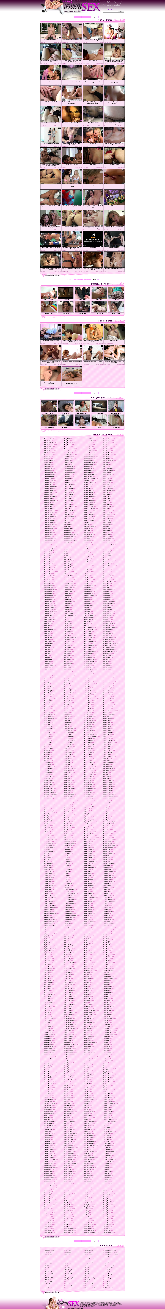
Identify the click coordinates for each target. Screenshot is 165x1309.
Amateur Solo (47, 556)
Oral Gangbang (88, 1117)
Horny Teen (67, 1199)
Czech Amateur (68, 663)
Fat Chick (66, 865)
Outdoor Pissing (88, 1149)
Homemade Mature (69, 1157)
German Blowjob (68, 998)
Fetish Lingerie (68, 909)
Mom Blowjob (87, 1018)
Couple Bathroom (68, 585)
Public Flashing (107, 488)
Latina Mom (87, 599)
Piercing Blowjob (88, 1205)
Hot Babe (66, 1201)
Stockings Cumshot (108, 839)
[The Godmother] (50, 184)
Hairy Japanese (68, 1105)
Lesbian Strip (87, 776)
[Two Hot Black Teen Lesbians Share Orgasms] (72, 360)
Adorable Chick (48, 446)
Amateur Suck (48, 564)
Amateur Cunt (48, 494)
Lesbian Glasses (88, 677)
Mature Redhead (88, 909)
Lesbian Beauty (88, 637)
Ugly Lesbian (107, 1072)
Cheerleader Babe (68, 480)
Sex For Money (107, 655)
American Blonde (49, 605)
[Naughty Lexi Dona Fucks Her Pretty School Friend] (93, 80)
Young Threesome (108, 1232)
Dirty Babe (67, 704)
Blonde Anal (47, 1032)
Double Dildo (67, 738)
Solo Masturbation (108, 810)
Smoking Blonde (107, 784)
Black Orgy (47, 1004)
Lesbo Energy (108, 1274)
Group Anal (67, 1074)
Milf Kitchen (87, 968)
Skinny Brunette (107, 734)
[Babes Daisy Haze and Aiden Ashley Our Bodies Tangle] (72, 246)
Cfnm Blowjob (68, 462)
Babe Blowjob (48, 768)
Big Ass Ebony (48, 881)
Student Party (107, 859)
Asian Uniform (48, 748)
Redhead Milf (107, 556)
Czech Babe (67, 665)
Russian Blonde (107, 611)
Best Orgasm (47, 865)
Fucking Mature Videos (111, 1252)
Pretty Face (106, 476)
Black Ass (46, 974)
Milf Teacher (87, 998)
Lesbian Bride (87, 643)
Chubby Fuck (67, 490)
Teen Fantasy (106, 949)
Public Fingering (107, 486)
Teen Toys (106, 1022)
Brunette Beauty (48, 1149)
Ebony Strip (67, 816)
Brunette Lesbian (48, 1179)
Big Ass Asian (48, 869)
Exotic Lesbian (68, 833)
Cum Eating (67, 617)
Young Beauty (107, 1201)
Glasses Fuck (67, 1042)
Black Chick (47, 986)
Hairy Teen (67, 1119)
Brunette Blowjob (49, 1155)
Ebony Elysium (69, 1285)
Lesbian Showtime (110, 1270)
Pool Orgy (86, 1211)
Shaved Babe (106, 673)
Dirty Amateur (68, 702)
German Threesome (69, 1012)
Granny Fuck (67, 1062)
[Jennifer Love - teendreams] (72, 163)
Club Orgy (67, 542)
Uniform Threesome (108, 1083)
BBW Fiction (88, 1268)
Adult (99, 427)
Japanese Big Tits (88, 492)
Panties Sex (87, 1161)
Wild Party (106, 1183)
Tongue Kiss (106, 1058)
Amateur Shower (48, 552)
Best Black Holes (69, 1274)
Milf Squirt (86, 990)
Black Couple (47, 988)
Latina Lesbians (88, 593)
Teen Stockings (107, 1010)
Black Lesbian (48, 994)
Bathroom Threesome (50, 794)
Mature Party (87, 905)
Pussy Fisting (106, 498)
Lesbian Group (88, 679)
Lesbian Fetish (87, 667)
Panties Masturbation (89, 1157)
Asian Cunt (47, 697)
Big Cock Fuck (48, 911)
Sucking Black (107, 873)
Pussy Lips (106, 508)
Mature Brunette (88, 857)
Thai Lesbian (106, 1026)
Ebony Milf (67, 804)
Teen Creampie (107, 929)
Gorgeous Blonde (68, 1050)
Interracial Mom (88, 468)
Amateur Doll (47, 502)
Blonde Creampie (48, 1056)
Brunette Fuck (48, 1173)
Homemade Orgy (68, 1159)
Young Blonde (107, 1205)
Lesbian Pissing (88, 726)
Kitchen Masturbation (89, 550)
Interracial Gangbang (89, 462)
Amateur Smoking (49, 554)
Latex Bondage (88, 560)
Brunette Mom (48, 1183)
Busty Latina (47, 1230)
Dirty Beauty (67, 706)
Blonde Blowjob (48, 1046)
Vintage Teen (106, 1117)
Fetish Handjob (68, 907)
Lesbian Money (88, 706)
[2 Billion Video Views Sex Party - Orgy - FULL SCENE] (72, 142)
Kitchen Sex (87, 552)
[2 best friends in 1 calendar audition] (50, 142)
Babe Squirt (47, 778)
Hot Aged (107, 1262)
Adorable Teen (48, 452)
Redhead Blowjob (108, 544)
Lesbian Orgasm (88, 716)
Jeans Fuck (87, 524)
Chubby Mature (68, 496)
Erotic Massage (68, 827)
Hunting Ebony (89, 1262)
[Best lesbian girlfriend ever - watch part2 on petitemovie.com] (72, 100)
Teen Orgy (106, 984)
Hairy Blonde (67, 1095)
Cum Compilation (68, 615)
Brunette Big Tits (48, 1151)
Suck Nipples (107, 865)
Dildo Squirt (67, 700)
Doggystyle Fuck (68, 732)
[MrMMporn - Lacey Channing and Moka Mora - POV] (114, 225)
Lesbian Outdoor (88, 720)
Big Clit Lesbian (48, 901)
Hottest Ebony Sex (90, 1260)
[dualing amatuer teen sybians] (50, 38)
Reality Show (107, 532)
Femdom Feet (67, 891)
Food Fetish (67, 954)
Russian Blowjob (107, 613)
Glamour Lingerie (68, 1036)
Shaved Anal (106, 669)
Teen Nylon (106, 980)
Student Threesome (108, 863)
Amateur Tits (47, 573)
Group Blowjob (68, 1076)
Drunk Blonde (68, 750)
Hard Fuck (67, 1125)
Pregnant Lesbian (108, 470)
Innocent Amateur (68, 1228)
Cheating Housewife (69, 472)
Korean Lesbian (88, 554)
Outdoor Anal (87, 1133)
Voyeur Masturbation (109, 1121)
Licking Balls (87, 814)
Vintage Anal (106, 1091)
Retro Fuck (106, 577)
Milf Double (87, 954)
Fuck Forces (99, 313)
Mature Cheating (88, 859)
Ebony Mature (68, 802)
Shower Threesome (108, 714)
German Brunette (68, 1000)
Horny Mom (67, 1189)
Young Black (106, 1203)
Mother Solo (87, 1062)
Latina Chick (87, 581)
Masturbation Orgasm (89, 837)
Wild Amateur (107, 1161)
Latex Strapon (87, 571)
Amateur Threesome (49, 571)
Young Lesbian (107, 1220)
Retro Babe (106, 570)
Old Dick (86, 1109)
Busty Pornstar (68, 442)
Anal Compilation (49, 619)
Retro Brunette (107, 575)
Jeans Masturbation (89, 526)
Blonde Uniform (48, 1099)
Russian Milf (106, 631)
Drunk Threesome (69, 768)
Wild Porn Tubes (116, 413)
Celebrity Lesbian (68, 458)
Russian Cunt (107, 619)
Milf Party (86, 976)
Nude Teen (86, 1082)
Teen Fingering (107, 954)
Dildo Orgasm (67, 697)
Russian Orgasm (107, 633)
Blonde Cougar (48, 1054)
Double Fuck (67, 744)
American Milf (48, 613)
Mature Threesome (89, 931)
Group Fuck (67, 1078)
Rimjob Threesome (108, 601)
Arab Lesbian (47, 673)
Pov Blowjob (106, 456)
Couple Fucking (68, 587)
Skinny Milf (106, 746)
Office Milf (87, 1101)
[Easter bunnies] (93, 163)
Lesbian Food (87, 673)
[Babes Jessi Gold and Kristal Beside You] (114, 267)
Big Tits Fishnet (48, 945)
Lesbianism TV (109, 1268)
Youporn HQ (66, 427)
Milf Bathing (87, 941)
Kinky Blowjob (88, 534)
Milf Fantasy (87, 956)
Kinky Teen (87, 544)
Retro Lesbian (107, 579)
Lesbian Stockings (88, 772)
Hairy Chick (67, 1099)
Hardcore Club (68, 1131)
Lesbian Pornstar (88, 730)
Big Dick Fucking (49, 925)
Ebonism (67, 1282)
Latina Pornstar (88, 605)
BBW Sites (88, 1274)
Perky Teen (87, 1187)
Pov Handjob (106, 458)
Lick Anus (86, 808)
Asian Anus (47, 679)
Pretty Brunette (107, 474)
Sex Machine (106, 657)
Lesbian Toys (87, 792)
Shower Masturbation (109, 710)
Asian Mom (47, 724)
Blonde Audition (48, 1034)
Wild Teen (106, 1189)
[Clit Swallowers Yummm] (93, 121)
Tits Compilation (107, 1052)
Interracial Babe (88, 446)
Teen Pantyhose (107, 988)
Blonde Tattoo (48, 1095)
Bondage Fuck (48, 1109)
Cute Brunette (67, 647)
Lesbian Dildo (87, 655)
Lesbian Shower (88, 752)
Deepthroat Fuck (68, 693)
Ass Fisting (47, 752)
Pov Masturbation (108, 460)
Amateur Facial (48, 506)
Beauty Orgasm (48, 845)
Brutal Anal (47, 1207)
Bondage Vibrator (49, 1113)
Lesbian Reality (88, 738)
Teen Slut (105, 1002)
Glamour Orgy (68, 1040)
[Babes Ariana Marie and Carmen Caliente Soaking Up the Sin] (50, 225)
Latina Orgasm (88, 601)
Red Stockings (107, 536)
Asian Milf (47, 722)
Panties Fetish (87, 1155)
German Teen (67, 1010)
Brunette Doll (47, 1169)
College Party (67, 566)
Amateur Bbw (48, 470)
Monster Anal (87, 1038)
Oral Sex (86, 1119)
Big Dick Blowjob (49, 919)
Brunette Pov (47, 1189)
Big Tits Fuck (47, 947)
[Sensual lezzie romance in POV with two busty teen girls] (114, 80)
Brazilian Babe (48, 1123)
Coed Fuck (67, 550)
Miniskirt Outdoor (88, 1012)
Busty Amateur (48, 1212)
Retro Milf (106, 583)
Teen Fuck (106, 960)
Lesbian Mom (87, 704)
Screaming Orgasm (108, 649)
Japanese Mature (88, 510)
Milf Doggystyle (88, 953)
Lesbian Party (87, 724)
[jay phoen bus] (93, 142)
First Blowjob (67, 923)
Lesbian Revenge (88, 740)
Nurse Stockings (88, 1085)
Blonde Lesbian (48, 1074)
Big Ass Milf (47, 887)
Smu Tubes (68, 1268)
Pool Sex (86, 1214)
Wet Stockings (107, 1141)
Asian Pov (47, 734)
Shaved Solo (106, 700)
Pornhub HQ (82, 313)
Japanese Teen (87, 518)
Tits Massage (106, 1056)
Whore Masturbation (108, 1151)
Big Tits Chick (48, 943)
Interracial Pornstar (89, 474)
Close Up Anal (68, 528)
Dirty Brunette (68, 710)
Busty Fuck (47, 1228)
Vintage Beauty (107, 1095)
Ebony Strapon (68, 814)
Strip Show (106, 855)
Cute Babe (66, 643)
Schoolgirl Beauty (108, 639)
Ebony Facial (67, 790)
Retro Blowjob (107, 573)
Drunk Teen (67, 766)
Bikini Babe (47, 956)
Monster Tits (87, 1048)
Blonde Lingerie (48, 1076)
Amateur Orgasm (48, 538)
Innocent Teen (87, 442)
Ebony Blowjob (68, 782)
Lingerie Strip (87, 820)
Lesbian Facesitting (89, 661)
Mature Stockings (88, 921)
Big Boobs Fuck (48, 897)
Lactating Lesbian (88, 556)
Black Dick (47, 990)
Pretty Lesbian (107, 480)
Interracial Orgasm (89, 470)
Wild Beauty (106, 1167)
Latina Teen (87, 613)
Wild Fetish (106, 1173)
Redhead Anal (107, 538)
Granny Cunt (67, 1060)
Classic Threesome (69, 516)
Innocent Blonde (68, 1230)
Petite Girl (86, 1197)
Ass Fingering (48, 750)
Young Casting (107, 1209)
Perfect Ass (87, 1179)
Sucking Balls (107, 867)
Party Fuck (86, 1171)
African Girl (47, 458)
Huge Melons (67, 1218)
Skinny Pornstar (107, 750)
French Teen (67, 978)
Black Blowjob (48, 982)
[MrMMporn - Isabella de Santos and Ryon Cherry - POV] (93, 267)
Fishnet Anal (67, 937)
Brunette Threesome (49, 1203)
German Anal (67, 992)
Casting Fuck (67, 452)
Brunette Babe (48, 1145)
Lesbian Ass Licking (89, 629)
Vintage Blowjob (107, 1097)
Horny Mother (68, 1191)
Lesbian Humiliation (89, 685)
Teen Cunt (106, 933)
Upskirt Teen (106, 1087)
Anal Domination (48, 629)
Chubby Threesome (69, 506)
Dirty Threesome (68, 728)
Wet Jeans (106, 1129)
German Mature (68, 1006)
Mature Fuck (87, 877)
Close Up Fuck (68, 530)
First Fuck (66, 925)
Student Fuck (106, 857)
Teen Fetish (106, 953)
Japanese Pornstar (88, 516)
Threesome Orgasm (108, 1034)
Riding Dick (106, 593)
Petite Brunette (87, 1195)
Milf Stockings (87, 992)
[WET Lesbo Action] (93, 59)
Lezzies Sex (108, 1283)
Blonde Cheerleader (49, 1050)
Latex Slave (87, 570)
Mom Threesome (88, 1036)
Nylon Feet (87, 1091)
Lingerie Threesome (89, 822)
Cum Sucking (67, 633)
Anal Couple (47, 621)
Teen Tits (105, 1020)
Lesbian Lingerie (88, 693)
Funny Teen (67, 986)
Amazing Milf (48, 597)
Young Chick (106, 1211)
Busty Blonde (47, 1222)
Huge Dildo (67, 1211)
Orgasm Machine (88, 1123)
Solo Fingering (107, 808)
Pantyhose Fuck (88, 1165)
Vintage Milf (106, 1107)
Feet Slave (66, 887)
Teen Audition (107, 907)
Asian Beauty (47, 685)
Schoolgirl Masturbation (109, 643)
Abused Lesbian (48, 439)
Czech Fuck (67, 673)
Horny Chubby (68, 1173)
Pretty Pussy (106, 482)
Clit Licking (67, 520)
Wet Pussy (106, 1139)
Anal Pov (46, 655)
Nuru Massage (87, 1087)
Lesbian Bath (87, 633)
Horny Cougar (68, 1175)
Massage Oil (87, 829)
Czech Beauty (67, 667)
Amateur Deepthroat (49, 496)
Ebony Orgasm (68, 808)
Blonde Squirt (47, 1093)
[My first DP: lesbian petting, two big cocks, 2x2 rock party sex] (72, 59)
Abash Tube (82, 427)
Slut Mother (106, 776)
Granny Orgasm (68, 1070)
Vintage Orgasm (107, 1111)
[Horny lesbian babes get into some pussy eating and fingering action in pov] (114, 59)
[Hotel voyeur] (93, 246)
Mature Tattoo (87, 927)
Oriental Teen (87, 1131)
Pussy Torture (107, 520)
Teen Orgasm (107, 982)
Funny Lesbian (68, 984)
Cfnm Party (67, 464)
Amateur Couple (48, 490)
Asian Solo (47, 740)
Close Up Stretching (69, 540)
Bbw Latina (47, 806)
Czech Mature (67, 677)
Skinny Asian (107, 722)
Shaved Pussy (107, 697)
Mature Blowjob (88, 855)
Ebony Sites (88, 1256)
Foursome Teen (68, 966)
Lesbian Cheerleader (89, 645)
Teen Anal (106, 903)
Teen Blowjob (107, 919)
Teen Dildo (106, 939)
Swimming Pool (107, 887)
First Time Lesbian (69, 933)
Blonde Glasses (48, 1068)
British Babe (47, 1131)
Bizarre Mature (48, 970)
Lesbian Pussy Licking (90, 736)
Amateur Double (48, 504)
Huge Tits (66, 1224)
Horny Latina (67, 1183)
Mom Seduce (87, 1030)
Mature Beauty (88, 847)
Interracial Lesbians (89, 464)
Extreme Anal (67, 835)
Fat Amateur (67, 853)
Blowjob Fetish (48, 1105)
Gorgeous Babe (68, 1048)
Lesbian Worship (88, 802)
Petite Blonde (87, 1193)
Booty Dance (47, 1117)
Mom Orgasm (87, 1028)
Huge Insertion (68, 1216)
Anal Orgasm (47, 647)
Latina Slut (86, 607)
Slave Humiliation (108, 762)
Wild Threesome (107, 1191)
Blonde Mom (47, 1080)
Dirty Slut (66, 724)
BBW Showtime (89, 1272)
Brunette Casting (48, 1157)
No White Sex (88, 1266)
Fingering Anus (68, 911)
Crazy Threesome (68, 613)
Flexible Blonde (68, 951)
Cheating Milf (67, 474)
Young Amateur (107, 1193)
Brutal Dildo (47, 1209)
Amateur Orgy (48, 540)
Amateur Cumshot (49, 492)
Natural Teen (87, 1076)
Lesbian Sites (108, 1272)
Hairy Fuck (67, 1101)
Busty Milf (67, 439)
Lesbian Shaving (88, 750)
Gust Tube (68, 1252)
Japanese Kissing (88, 502)
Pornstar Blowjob (88, 1224)
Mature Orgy (87, 903)
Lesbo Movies (108, 1276)
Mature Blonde (88, 853)
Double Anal (67, 734)
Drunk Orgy (67, 760)
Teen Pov (105, 994)
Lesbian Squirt (87, 768)
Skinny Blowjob (107, 732)
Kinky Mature (87, 542)
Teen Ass (105, 905)
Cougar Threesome (69, 583)
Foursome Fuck (68, 964)
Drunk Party (67, 762)
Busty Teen (67, 446)
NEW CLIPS (77, 17)
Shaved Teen (106, 702)
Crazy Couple (67, 599)
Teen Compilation (108, 927)
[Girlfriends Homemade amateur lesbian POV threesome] (72, 38)
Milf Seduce (87, 984)
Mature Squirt (87, 919)
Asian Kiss (47, 712)
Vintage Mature (107, 1105)
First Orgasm (67, 927)
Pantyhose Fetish (88, 1163)
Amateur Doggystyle (49, 500)
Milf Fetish (86, 958)
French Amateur (68, 968)
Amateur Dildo (48, 498)
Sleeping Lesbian (108, 770)
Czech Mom (67, 681)
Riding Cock (106, 591)
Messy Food (87, 937)
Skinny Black (107, 728)
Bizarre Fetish (47, 966)
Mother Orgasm (88, 1058)
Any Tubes (68, 1250)
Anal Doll (46, 627)
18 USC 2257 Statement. (85, 1306)
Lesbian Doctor (88, 657)
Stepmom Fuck (107, 837)
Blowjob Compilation (50, 1103)
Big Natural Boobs (49, 933)
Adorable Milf (48, 448)
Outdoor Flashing (88, 1137)
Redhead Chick (107, 546)
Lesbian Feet (87, 665)
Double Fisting (68, 742)
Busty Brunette (48, 1224)
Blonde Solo (47, 1091)
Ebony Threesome (69, 820)
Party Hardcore (88, 1175)
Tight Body (106, 1044)
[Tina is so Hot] (114, 184)
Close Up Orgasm (68, 536)
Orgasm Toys (87, 1125)
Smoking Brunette (108, 786)
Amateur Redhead (49, 546)
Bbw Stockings (48, 820)
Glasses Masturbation (69, 1044)
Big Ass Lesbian (48, 885)
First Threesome (68, 929)
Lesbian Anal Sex (88, 627)
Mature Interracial (88, 887)
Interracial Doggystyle (90, 456)
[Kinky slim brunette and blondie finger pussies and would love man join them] (93, 38)
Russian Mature (107, 629)
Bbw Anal (46, 796)
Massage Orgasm (88, 831)
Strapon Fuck (107, 851)
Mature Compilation (89, 861)
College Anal (67, 558)
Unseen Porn (99, 413)
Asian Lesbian (48, 714)
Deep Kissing (67, 689)
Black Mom (47, 1000)
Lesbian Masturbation (89, 698)
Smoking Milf (107, 798)
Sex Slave (106, 661)
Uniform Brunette (108, 1074)
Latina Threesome (88, 615)
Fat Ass (66, 857)
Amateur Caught (48, 480)
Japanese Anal (87, 484)
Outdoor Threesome (89, 1151)
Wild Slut (105, 1187)
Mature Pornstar (88, 907)
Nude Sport (87, 1080)
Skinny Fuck (106, 736)
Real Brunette (107, 524)
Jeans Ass (86, 522)
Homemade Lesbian (69, 1155)
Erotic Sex (66, 829)
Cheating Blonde (68, 466)
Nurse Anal (87, 1083)
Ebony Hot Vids (89, 1250)
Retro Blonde (107, 571)
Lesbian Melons (88, 700)
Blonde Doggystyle (49, 1058)
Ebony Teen (67, 818)
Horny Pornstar (68, 1193)
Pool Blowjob (87, 1209)
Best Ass (46, 855)
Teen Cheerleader (108, 923)
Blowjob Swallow (49, 1107)
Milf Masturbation (88, 970)
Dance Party (67, 687)
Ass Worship (47, 760)
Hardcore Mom (68, 1137)
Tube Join (66, 299)
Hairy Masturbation (69, 1111)
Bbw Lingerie (47, 810)
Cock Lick (66, 548)
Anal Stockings (48, 659)
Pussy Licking (107, 506)
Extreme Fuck (67, 839)
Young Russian (107, 1224)
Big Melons (47, 931)
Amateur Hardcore (49, 522)
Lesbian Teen (87, 786)
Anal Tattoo (47, 663)
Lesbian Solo (87, 760)
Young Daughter (107, 1214)
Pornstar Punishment (108, 444)
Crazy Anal (67, 597)
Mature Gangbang (88, 879)
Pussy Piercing (107, 510)
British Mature (48, 1135)
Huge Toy (66, 1226)
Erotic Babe (67, 824)
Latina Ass (86, 575)
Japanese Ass (87, 486)
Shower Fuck (106, 708)
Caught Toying (68, 456)
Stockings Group (107, 843)
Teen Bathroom (107, 911)
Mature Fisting (87, 875)
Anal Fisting (47, 635)
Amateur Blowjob (49, 474)
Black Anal (47, 972)
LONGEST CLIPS (86, 17)
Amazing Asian (48, 581)
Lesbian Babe (87, 631)
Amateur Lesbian (48, 528)
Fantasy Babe (67, 849)
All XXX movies (49, 299)
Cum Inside (67, 621)
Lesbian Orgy (87, 718)
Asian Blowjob (48, 691)
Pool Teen (86, 1218)
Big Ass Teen (47, 893)
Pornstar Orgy (107, 441)
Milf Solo (86, 986)
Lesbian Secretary (88, 746)
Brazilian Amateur (49, 1121)
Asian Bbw (47, 683)
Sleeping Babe (107, 764)
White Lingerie (107, 1143)
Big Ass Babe (47, 871)
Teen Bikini (106, 917)
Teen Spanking (107, 1006)
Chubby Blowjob (68, 488)
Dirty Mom (67, 720)
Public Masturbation (108, 490)
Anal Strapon (47, 661)
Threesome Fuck (107, 1032)
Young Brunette (107, 1207)
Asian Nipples (48, 726)
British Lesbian (48, 1133)
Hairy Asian (67, 1089)
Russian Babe (107, 607)
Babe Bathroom (48, 766)
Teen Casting (106, 921)
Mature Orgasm (88, 901)
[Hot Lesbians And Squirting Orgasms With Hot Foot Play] (114, 360)
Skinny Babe (106, 724)
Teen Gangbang (107, 962)
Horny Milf (67, 1187)
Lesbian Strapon (88, 774)
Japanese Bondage (89, 496)
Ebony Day (68, 1283)
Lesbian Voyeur (88, 798)
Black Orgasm (48, 1002)
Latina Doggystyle (89, 585)
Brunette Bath (47, 1147)
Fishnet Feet (67, 939)
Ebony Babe (67, 776)
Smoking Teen (107, 800)
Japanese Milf (87, 512)
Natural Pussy (87, 1074)
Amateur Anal (48, 464)
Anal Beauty (47, 617)
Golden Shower (68, 1046)
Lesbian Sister (87, 754)
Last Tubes (65, 313)
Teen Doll (106, 943)
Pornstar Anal (87, 1220)
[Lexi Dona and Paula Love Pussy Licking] (93, 360)
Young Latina (107, 1218)
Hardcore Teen (68, 1145)
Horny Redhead (68, 1195)
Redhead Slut (107, 562)
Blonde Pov (47, 1085)
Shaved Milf (106, 693)
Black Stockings (48, 1018)
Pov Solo (105, 466)
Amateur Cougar (48, 488)
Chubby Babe (67, 486)
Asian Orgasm (48, 728)
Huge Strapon (67, 1222)
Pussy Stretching (107, 514)
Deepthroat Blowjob (69, 691)
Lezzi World (108, 1285)
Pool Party (86, 1212)
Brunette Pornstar (48, 1187)
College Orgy (67, 564)
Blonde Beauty (48, 1040)
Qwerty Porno (49, 413)
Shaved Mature (107, 691)
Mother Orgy (87, 1060)
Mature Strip (87, 923)
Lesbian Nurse (87, 710)
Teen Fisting (106, 958)
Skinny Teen (106, 754)
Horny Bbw (67, 1167)
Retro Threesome (108, 589)
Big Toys (46, 953)
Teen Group (106, 966)
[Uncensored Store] (114, 339)
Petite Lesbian (87, 1201)
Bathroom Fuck (48, 790)
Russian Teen (107, 635)
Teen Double (106, 945)
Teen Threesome (107, 1018)
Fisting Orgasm (68, 949)
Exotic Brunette (68, 831)
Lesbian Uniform (88, 796)
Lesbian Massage (88, 697)
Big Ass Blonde (48, 875)
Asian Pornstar (48, 732)
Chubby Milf (67, 498)
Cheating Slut (67, 478)
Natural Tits (87, 1078)
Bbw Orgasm (47, 816)
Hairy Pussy (67, 1117)
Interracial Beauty (88, 448)
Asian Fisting (47, 706)
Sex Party (105, 659)
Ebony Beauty (68, 780)
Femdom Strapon (68, 901)
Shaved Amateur (107, 667)
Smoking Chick (107, 788)
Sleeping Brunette (108, 768)
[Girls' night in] (93, 184)
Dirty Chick (67, 712)
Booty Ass (47, 1115)
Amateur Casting (48, 478)
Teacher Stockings (108, 899)
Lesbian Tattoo (88, 782)
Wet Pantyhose (107, 1137)
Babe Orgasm (47, 776)
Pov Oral (105, 462)
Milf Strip (86, 994)
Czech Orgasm (68, 683)
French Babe (67, 972)
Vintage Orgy (107, 1113)
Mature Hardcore (88, 885)
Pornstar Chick (88, 1226)
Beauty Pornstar (48, 847)
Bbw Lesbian (47, 808)
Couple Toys (67, 595)
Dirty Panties (67, 722)
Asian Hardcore (48, 710)
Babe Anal (47, 762)
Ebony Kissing (68, 796)
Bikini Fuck (47, 962)
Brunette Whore (48, 1205)
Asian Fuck (47, 708)
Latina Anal (87, 573)
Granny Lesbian (68, 1066)
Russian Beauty (107, 609)
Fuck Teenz (108, 1258)
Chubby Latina (68, 492)
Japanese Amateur (88, 482)
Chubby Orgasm (68, 500)
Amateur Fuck (48, 514)
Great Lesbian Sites (110, 1260)
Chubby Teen (67, 504)
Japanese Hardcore (89, 500)
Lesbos (106, 1280)
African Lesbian (48, 460)
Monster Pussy (87, 1046)
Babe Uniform (48, 780)
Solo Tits (105, 818)
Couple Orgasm (68, 591)
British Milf (47, 1137)
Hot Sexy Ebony (89, 1258)
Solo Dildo (106, 806)
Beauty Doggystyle (49, 839)
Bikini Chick (47, 960)
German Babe (67, 994)
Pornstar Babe (87, 1222)
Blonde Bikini (48, 1044)
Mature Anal (87, 841)
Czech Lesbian (68, 675)
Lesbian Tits (87, 790)
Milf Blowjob (87, 947)
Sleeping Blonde (107, 766)
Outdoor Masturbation (89, 1145)
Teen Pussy (106, 996)
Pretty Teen (106, 484)
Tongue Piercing (107, 1060)
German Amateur (68, 990)
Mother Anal (87, 1050)
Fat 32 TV (87, 1280)
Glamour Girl (67, 1032)
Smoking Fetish (107, 790)
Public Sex (106, 492)
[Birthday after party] (114, 163)
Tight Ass (105, 1042)
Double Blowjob (68, 736)
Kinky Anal (87, 532)
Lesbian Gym (87, 681)
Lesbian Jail (87, 687)
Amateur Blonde (48, 472)
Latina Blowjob (88, 579)
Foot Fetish (67, 956)
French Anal (67, 970)
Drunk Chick (67, 754)
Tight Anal (106, 1038)
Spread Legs (106, 829)
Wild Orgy (106, 1181)
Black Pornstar (48, 1006)
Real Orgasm (106, 528)
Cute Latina (67, 653)
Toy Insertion (107, 1064)
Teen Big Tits (106, 915)
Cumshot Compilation (70, 637)
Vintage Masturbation (109, 1103)
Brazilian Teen (48, 1127)
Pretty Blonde (107, 472)
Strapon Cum (106, 849)
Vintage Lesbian (107, 1101)
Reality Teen (106, 534)
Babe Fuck (47, 774)
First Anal (66, 921)
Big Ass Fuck (47, 883)
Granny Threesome (69, 1072)
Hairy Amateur (68, 1085)
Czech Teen (67, 685)
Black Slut (47, 1014)
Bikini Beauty (47, 958)
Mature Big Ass (88, 849)
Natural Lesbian (88, 1070)
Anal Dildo (47, 625)
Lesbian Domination (89, 659)
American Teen (48, 615)
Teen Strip (106, 1012)
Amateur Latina (48, 526)
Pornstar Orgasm (107, 439)
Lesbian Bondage (88, 641)
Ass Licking (47, 756)
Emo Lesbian (67, 822)
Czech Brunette (68, 671)
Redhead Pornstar (108, 560)
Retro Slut (106, 587)
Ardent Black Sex (70, 1272)
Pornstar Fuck (87, 1228)
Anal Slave (47, 657)
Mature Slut (87, 915)
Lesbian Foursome (89, 675)
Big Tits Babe (47, 941)
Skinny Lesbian (107, 740)
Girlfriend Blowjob (69, 1020)
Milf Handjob (87, 964)
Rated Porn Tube (69, 1262)
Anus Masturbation (49, 671)
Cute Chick (67, 649)
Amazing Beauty (48, 585)
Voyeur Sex (106, 1123)
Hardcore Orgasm (68, 1139)
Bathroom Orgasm (49, 792)
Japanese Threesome (89, 520)
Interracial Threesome (89, 478)
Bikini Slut (47, 964)
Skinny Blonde (107, 730)
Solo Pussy (106, 814)
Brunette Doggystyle (49, 1167)
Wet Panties (106, 1135)
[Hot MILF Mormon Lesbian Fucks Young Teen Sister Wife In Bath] (50, 163)
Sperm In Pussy (107, 826)
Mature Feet (87, 871)
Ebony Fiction (69, 1287)
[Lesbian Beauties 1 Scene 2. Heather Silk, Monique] (50, 267)
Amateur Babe (48, 468)
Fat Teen (66, 881)
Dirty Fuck (67, 714)
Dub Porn (116, 299)
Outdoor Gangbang (89, 1141)
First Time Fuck (68, 931)
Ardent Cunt (82, 299)
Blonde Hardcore (48, 1072)
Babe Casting (47, 770)
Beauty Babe (47, 835)
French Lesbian (68, 974)
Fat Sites (87, 1282)
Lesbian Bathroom (89, 635)
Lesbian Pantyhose (89, 722)
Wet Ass (105, 1125)
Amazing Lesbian (49, 595)
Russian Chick (107, 617)
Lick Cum (86, 810)
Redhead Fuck (107, 550)
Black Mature (47, 996)
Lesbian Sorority (88, 762)
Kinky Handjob (88, 536)
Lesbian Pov (87, 732)
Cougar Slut (67, 581)
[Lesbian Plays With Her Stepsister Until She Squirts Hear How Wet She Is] (93, 100)
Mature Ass (87, 843)
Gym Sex (66, 1083)
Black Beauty (47, 980)
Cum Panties (67, 631)
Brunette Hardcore (49, 1177)
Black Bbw (47, 978)
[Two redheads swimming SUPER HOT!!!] (72, 204)
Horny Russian (68, 1197)
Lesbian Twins (87, 794)
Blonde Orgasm (48, 1082)
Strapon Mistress (107, 853)
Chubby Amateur (68, 484)
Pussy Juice (106, 504)
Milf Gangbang (88, 962)
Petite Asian (87, 1191)
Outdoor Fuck (87, 1139)
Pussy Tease (106, 518)
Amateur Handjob (49, 520)
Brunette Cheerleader (49, 1159)
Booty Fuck (47, 1119)
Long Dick (86, 824)
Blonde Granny (48, 1070)
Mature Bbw (87, 845)
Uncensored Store (82, 413)
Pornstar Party (107, 442)
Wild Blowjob (107, 1171)
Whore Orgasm (107, 1155)
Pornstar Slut (106, 448)
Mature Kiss (87, 889)
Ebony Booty (67, 784)
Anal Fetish (47, 633)
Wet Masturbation (108, 1131)
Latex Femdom (88, 562)
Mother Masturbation (89, 1056)
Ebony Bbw (67, 778)
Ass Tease (46, 758)
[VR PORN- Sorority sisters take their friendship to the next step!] (72, 381)
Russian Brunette (107, 615)
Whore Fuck (106, 1149)
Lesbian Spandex (88, 764)
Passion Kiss (87, 1177)
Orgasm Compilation (89, 1121)
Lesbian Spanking (88, 766)
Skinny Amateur (107, 718)
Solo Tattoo (106, 816)
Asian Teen (47, 744)
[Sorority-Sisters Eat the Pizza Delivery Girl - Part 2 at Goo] (72, 339)
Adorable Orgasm (49, 450)
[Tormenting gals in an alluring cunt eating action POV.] (93, 339)
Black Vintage (48, 1026)
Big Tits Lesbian (48, 949)
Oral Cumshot (87, 1115)
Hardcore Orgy (68, 1141)
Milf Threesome (88, 1000)
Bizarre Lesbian (48, 968)
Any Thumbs (116, 427)
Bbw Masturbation (49, 812)
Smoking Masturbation (109, 796)
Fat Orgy (66, 877)
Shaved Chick (107, 683)
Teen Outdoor (107, 986)
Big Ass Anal (47, 867)
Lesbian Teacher (88, 784)
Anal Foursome (48, 637)
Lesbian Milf (87, 702)
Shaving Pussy (107, 706)
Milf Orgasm (87, 972)
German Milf (67, 1008)
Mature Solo (87, 917)
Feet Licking (67, 885)
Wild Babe (106, 1163)
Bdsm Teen (47, 831)
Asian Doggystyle (49, 698)
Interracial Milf (88, 466)
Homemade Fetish (69, 1151)
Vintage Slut (106, 1115)
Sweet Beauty (107, 885)
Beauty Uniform (48, 851)
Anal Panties (47, 651)
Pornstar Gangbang (89, 1230)
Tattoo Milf (106, 893)
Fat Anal (66, 855)
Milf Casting (87, 949)
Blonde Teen (47, 1097)
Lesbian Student (88, 778)
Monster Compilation (89, 1042)
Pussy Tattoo (106, 516)
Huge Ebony (67, 1212)
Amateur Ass (47, 466)
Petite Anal (86, 1189)
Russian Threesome (108, 637)
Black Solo (47, 1016)
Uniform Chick (107, 1076)
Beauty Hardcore (48, 843)
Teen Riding (106, 998)
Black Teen (47, 1020)
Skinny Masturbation (109, 742)
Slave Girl (106, 760)
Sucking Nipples (107, 881)
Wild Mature (106, 1177)
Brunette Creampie (49, 1165)
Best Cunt (46, 859)
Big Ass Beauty (48, 873)
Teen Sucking (107, 1014)
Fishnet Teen (67, 947)
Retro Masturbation (108, 581)
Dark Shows (68, 1280)
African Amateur (48, 454)
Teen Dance (106, 935)
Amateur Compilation (50, 486)
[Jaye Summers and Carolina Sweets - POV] (50, 204)
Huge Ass (66, 1203)
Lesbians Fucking (88, 806)
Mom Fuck (86, 1024)
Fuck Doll (66, 980)
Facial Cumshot (68, 845)
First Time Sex (68, 935)
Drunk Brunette (68, 752)
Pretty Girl (106, 478)
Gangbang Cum (68, 988)
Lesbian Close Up (88, 647)
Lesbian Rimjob (88, 742)
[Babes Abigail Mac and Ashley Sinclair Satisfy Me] (93, 204)
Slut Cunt (105, 774)
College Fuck (67, 560)
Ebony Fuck (67, 792)
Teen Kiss (106, 974)
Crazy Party (67, 609)
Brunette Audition (49, 1143)
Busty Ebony (47, 1226)
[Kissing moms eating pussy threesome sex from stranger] (50, 381)
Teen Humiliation (108, 970)
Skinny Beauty (107, 726)
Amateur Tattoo (48, 568)
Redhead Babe (107, 540)
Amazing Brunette (49, 589)
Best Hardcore (48, 863)
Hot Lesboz (108, 1264)
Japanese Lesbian (88, 504)
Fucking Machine (68, 982)
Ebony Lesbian (68, 798)
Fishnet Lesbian (68, 941)
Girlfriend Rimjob (68, 1024)
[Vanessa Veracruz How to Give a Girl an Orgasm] (72, 184)
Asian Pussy (47, 736)
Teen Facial (106, 947)
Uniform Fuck (107, 1078)
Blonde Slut (47, 1089)
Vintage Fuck (107, 1099)
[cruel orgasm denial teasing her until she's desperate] (114, 100)
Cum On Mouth (68, 625)
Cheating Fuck (68, 470)
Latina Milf (87, 597)
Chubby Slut (67, 502)
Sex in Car (106, 663)
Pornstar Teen (107, 452)
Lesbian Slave (87, 756)
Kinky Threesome (88, 546)
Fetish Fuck (67, 905)
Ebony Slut (67, 812)
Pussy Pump (106, 512)
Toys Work (106, 1070)
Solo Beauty (106, 802)
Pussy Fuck (106, 502)
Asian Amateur (48, 675)
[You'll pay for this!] (50, 80)
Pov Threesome (107, 468)
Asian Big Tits (48, 687)
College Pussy (67, 568)
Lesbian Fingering (88, 669)
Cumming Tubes (89, 1276)
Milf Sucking (87, 996)
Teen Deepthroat (107, 937)
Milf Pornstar (87, 978)
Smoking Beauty (107, 782)
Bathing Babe (47, 782)
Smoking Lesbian (108, 794)
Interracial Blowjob (89, 450)
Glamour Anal (67, 1030)
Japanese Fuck (87, 498)
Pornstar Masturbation (89, 1232)
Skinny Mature (107, 744)
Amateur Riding (48, 548)
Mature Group (87, 881)
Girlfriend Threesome (69, 1028)
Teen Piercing (107, 992)
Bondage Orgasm (48, 1111)
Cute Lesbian (67, 655)
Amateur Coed (48, 484)
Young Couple (107, 1212)
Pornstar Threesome (108, 454)
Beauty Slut (47, 849)
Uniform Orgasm (107, 1082)
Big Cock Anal (48, 903)
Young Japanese (107, 1216)
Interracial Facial (88, 458)
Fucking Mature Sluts (110, 1250)
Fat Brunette (67, 863)
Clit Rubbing (67, 524)
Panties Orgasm (88, 1159)
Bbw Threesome (48, 824)
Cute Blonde (67, 645)
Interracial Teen (88, 476)
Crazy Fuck (67, 603)
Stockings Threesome (109, 845)
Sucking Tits (106, 883)
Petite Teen (86, 1203)
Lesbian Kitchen (88, 691)
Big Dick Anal (48, 917)
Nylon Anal (87, 1089)
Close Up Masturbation (70, 534)
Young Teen (106, 1230)
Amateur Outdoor (49, 542)
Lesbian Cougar (88, 653)
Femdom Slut (67, 897)
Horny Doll (67, 1177)
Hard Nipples (67, 1127)
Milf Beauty (87, 943)
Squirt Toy (106, 835)
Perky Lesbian (87, 1185)
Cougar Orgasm (68, 579)
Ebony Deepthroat (69, 788)
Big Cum (46, 915)
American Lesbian (49, 611)
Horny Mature (67, 1185)
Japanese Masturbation (90, 508)
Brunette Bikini (48, 1153)
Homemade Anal (68, 1149)
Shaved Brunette (107, 681)
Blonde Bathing (48, 1038)
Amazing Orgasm (49, 599)
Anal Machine (48, 645)
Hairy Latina (67, 1107)
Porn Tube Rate (69, 1258)
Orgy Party (86, 1127)
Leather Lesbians (88, 619)
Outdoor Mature (88, 1147)
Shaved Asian (107, 671)
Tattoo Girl (106, 891)
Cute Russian (67, 659)
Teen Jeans (106, 972)
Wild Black (106, 1169)
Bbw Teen (47, 822)
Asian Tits (46, 746)
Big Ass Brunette (48, 877)
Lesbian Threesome (89, 788)
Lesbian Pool (87, 728)
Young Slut (106, 1226)
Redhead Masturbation (109, 554)
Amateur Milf (47, 530)
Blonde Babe (47, 1036)
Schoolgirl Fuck (107, 641)
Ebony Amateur (68, 772)
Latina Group (87, 589)
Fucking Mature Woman (111, 1254)
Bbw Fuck (47, 802)
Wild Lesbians (107, 1175)
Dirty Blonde (67, 708)
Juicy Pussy (87, 530)
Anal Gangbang (48, 641)
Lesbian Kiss (87, 689)
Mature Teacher (88, 929)
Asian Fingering (48, 704)
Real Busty (106, 526)
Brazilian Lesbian (48, 1125)
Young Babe (106, 1199)
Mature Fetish (87, 873)
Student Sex (106, 861)
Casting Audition (68, 450)
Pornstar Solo (107, 450)
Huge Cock (67, 1207)
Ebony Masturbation (69, 800)
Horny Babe (67, 1165)
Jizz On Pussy (87, 528)
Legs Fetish (87, 621)
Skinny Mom (106, 748)
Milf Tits (86, 1002)
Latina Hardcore (88, 591)
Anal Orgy (47, 649)
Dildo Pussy (67, 698)
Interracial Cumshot (89, 452)
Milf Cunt (86, 951)
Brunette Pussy (48, 1191)
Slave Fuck (106, 758)
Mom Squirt (87, 1034)
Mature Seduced (88, 913)
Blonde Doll (47, 1060)
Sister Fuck (106, 716)
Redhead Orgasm (108, 558)
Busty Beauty (47, 1220)
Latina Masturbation (89, 595)
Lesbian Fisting (88, 671)
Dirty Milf (66, 718)
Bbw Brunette (47, 800)
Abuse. (92, 1306)
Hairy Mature (67, 1113)
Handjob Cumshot (69, 1121)
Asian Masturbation (49, 718)
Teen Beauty (106, 913)
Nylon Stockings (88, 1097)
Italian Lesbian (88, 480)
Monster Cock (87, 1040)
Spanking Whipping (108, 822)
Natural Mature (88, 1072)
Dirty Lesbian (67, 716)
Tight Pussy (106, 1048)
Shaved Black (107, 677)
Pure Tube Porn (69, 1260)
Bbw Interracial (48, 804)
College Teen (67, 571)
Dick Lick (66, 695)
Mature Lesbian (88, 893)
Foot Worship (67, 958)
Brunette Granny (48, 1175)
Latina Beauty (87, 577)
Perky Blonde (87, 1181)
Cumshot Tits (67, 639)
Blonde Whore (48, 1101)
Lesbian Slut (87, 758)
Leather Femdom (88, 617)
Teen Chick (106, 925)
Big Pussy (46, 939)
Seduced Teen (107, 653)
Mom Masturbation (89, 1026)
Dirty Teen (67, 726)
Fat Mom (66, 875)
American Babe (48, 603)
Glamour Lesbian (68, 1034)
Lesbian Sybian (88, 780)
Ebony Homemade (69, 794)
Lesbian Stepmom (88, 770)
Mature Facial (87, 869)
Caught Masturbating (69, 454)
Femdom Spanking (69, 899)
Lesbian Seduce (88, 748)
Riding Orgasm (107, 599)
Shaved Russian (107, 698)
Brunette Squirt (48, 1197)
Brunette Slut (47, 1193)
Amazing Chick (48, 591)
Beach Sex (47, 833)
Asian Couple (47, 695)
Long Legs (86, 826)
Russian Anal (106, 605)
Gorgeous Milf (68, 1056)
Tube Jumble (66, 413)
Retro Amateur (107, 568)
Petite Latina (87, 1199)
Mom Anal (86, 1016)
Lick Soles (86, 812)
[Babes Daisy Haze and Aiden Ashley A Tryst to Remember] (114, 142)
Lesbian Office (88, 712)
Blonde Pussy (47, 1087)
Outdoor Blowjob (88, 1135)
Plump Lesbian (88, 1207)
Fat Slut (66, 879)
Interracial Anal (88, 444)
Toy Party (106, 1066)
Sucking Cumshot (108, 877)
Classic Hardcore (68, 510)
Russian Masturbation (109, 627)
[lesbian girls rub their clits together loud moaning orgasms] (114, 121)
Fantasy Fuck (67, 851)
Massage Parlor (88, 833)
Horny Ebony (67, 1179)
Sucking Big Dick (108, 871)
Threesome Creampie (109, 1030)
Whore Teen (106, 1157)
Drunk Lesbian (68, 756)
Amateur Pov (47, 544)
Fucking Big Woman (90, 1283)
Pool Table (86, 1216)
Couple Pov (67, 593)
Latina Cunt (87, 583)
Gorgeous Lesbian (69, 1054)
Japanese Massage (88, 506)
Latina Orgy (87, 603)
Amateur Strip (48, 562)
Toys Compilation (108, 1068)
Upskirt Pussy (107, 1085)
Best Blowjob (47, 857)
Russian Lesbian (107, 625)
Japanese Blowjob (88, 494)
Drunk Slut (67, 764)
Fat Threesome (68, 883)
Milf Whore (87, 1006)
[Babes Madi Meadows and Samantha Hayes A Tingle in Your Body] (93, 225)
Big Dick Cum (48, 923)
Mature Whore (87, 935)
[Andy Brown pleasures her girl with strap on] (72, 267)
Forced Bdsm (67, 960)
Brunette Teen (48, 1201)
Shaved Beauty (107, 675)
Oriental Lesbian (88, 1129)
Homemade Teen (68, 1161)
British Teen (47, 1139)
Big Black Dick (48, 895)
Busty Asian (47, 1216)
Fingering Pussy (68, 919)
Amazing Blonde (48, 587)
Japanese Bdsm (88, 490)
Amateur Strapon (48, 560)
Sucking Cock (107, 875)
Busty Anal (47, 1214)
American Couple (49, 609)
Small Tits (106, 778)
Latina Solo (87, 609)
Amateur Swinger (48, 566)
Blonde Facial (47, 1062)
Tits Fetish (106, 1054)
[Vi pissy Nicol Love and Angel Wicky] (50, 339)
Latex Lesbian (87, 564)
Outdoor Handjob (88, 1143)
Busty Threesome (68, 448)
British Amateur (48, 1129)
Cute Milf (66, 657)
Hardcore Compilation (70, 1133)
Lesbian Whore (88, 800)
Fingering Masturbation (70, 915)
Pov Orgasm (106, 464)
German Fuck (67, 1002)
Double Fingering (68, 740)
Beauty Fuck (47, 841)
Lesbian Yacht (87, 804)
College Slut (67, 570)
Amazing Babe (48, 583)
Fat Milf (66, 873)
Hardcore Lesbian (68, 1135)
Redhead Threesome (108, 566)
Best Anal (46, 853)
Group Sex (67, 1082)
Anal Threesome (48, 665)
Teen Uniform (107, 1024)
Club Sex (66, 546)
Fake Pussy (67, 847)
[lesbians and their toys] (114, 246)
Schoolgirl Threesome (109, 645)
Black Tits (46, 1024)
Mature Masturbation (89, 897)
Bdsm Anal (47, 826)
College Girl (67, 562)
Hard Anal (66, 1123)
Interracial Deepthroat (89, 454)
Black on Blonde (48, 1030)
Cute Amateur (67, 641)
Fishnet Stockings (68, 945)
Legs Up (86, 625)
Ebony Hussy (88, 1252)
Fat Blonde (67, 861)
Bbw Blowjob (47, 798)
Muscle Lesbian (88, 1064)
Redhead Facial (107, 548)
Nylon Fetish (87, 1093)
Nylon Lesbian (88, 1095)
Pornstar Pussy (107, 446)
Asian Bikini (47, 689)
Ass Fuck (46, 754)
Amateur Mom (48, 532)
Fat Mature (67, 871)
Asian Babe (47, 681)
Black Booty (47, 984)
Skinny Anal (106, 720)
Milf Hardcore (87, 966)
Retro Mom (106, 585)
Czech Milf (67, 679)
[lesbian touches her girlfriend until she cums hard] (50, 59)
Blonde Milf (47, 1078)
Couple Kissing (68, 589)
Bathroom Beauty (49, 788)
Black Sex (47, 1012)
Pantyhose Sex (87, 1169)
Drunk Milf (67, 758)
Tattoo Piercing (107, 895)
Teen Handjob (107, 968)
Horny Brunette (68, 1171)
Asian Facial (47, 700)
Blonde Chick (47, 1052)
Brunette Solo (47, 1195)
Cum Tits (66, 635)
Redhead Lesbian (108, 552)
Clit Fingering (67, 518)
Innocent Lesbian (88, 441)
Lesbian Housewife (89, 683)
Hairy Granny (67, 1103)
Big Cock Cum (48, 909)
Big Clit (46, 899)
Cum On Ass (67, 623)
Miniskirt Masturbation (90, 1010)
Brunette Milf (47, 1181)
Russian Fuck (107, 621)
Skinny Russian (107, 752)
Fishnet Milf (67, 943)
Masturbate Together (89, 835)
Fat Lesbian (67, 869)
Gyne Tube (68, 1254)
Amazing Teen (48, 601)
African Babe (47, 456)
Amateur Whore (48, 575)
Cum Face (66, 619)
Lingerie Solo (87, 818)
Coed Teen (67, 556)
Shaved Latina (107, 687)
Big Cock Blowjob (49, 905)
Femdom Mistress (68, 895)
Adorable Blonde (48, 442)
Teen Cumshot (107, 931)
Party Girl (86, 1173)
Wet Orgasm (106, 1133)
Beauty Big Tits (48, 837)
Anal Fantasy (47, 631)
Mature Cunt (87, 863)
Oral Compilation (88, 1111)
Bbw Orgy (47, 818)
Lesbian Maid (87, 695)
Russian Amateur (107, 603)
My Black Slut (89, 1264)
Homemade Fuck (68, 1153)
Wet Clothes (106, 1127)
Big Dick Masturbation (50, 927)
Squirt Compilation (108, 831)
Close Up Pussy (68, 538)
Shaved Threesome (108, 704)
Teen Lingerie (107, 976)
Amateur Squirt (48, 558)
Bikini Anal (47, 954)
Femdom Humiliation (69, 893)
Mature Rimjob (88, 911)
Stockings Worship (108, 847)
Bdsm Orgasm (48, 829)
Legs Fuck (86, 623)
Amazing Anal (48, 579)
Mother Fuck (87, 1054)
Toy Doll (105, 1062)
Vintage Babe (107, 1093)
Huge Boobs (67, 1205)
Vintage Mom (107, 1109)
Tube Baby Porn (69, 1270)
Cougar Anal (67, 575)
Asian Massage (48, 716)
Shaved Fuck (106, 685)
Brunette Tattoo (48, 1199)
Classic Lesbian (68, 512)
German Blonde (68, 996)
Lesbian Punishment (89, 734)
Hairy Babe (67, 1091)
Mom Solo (86, 1032)
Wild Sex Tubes (49, 427)
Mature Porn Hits (109, 1287)
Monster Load (87, 1044)
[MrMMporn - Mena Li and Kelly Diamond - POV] (72, 121)
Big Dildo (46, 929)
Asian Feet (47, 702)
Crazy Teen (67, 611)
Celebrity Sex (67, 460)
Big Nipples (47, 935)
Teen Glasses (106, 964)
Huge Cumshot (68, 1209)
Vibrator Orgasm (107, 1089)
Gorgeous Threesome (69, 1058)
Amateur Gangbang (49, 516)
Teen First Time (107, 956)
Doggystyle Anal (68, 730)
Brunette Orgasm (48, 1185)
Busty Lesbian (48, 1232)
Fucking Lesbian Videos (91, 1287)
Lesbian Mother (88, 708)
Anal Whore (47, 669)
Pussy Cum (106, 496)
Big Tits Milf (47, 951)
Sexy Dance (106, 665)
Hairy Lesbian (67, 1109)
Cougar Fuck (67, 577)
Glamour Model (68, 1038)
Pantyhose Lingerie (89, 1167)
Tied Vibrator (106, 1036)
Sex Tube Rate (69, 1264)
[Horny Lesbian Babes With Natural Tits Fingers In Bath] (50, 360)
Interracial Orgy (88, 472)
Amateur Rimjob (48, 550)
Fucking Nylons (109, 1256)
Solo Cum (106, 804)
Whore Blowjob (107, 1147)
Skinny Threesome (108, 756)
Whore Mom (106, 1153)
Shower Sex (106, 712)
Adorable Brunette (49, 444)
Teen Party (106, 990)
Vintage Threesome (108, 1119)
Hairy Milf (66, 1115)
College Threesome (69, 573)
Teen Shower (106, 1000)
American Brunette (49, 607)
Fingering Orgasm (69, 917)
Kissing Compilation (89, 548)
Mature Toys (87, 933)
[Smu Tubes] (114, 38)
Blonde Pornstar (48, 1083)
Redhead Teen (107, 564)
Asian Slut (47, 738)
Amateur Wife (48, 577)
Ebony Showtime (89, 1254)
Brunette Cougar (48, 1163)
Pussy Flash (106, 500)
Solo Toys (106, 820)
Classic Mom (67, 514)
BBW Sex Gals (89, 1270)
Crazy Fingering (68, 601)
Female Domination (69, 889)
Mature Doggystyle (89, 867)
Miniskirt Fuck (87, 1008)
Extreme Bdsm (68, 837)
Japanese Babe (88, 488)
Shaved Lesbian (107, 689)
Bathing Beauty (48, 784)
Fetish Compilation (69, 903)
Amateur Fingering (49, 510)
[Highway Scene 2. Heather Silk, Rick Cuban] (50, 246)
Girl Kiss (66, 1016)
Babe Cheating (48, 772)
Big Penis (46, 937)
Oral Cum (86, 1113)
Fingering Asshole (69, 913)
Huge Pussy (67, 1220)
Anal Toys (47, 667)
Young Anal (106, 1195)
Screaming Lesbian (108, 647)
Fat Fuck (66, 867)
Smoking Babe (107, 780)
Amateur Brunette (49, 476)
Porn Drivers (116, 313)
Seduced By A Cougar (109, 651)
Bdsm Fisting (47, 827)
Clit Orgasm (67, 522)
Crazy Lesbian (68, 605)
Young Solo (106, 1228)
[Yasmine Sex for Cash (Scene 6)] (72, 225)
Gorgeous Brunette (69, 1052)
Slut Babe (106, 772)
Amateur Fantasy (48, 508)
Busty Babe (47, 1218)
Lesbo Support (108, 1278)
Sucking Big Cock (108, 869)
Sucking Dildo (107, 879)
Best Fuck (46, 861)
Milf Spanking (87, 988)
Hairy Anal (67, 1087)
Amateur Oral (47, 536)
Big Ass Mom (47, 889)
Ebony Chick (67, 786)
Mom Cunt (86, 1020)
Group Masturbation (69, 1080)
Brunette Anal (47, 1141)
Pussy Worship (107, 522)
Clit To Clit (67, 526)
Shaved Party (106, 695)
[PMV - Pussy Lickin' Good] (50, 100)
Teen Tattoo (106, 1016)
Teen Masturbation (108, 978)
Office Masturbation (89, 1099)
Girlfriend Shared (68, 1026)
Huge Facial (67, 1214)
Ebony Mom (67, 806)
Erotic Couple (67, 826)
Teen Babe (106, 909)
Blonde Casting (48, 1048)
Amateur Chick (48, 482)
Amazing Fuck (48, 593)
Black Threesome (48, 1022)
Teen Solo (106, 1004)
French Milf (67, 976)
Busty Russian (68, 444)
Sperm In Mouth (107, 824)
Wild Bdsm (106, 1165)
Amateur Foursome (49, 512)
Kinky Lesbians (88, 540)
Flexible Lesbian (68, 953)
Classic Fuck (67, 508)
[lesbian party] (114, 204)
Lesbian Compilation (89, 651)
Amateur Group (48, 518)
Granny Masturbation (69, 1068)
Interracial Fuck (88, 460)
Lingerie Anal (87, 816)
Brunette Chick (48, 1161)
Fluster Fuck (49, 313)
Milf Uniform (87, 1004)
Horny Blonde (68, 1169)
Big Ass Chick (48, 879)
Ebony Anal (67, 774)
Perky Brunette (88, 1183)
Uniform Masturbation (109, 1080)
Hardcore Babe (68, 1129)
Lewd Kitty (108, 1282)
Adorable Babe (48, 441)
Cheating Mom (68, 476)
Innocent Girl (87, 439)
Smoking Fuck (107, 792)
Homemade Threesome (70, 1163)
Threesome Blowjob (108, 1028)
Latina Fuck (87, 587)
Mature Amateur (88, 839)
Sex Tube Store (69, 1266)
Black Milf (47, 998)
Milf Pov (86, 980)
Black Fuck (47, 992)
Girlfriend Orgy (68, 1022)
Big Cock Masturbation (50, 913)
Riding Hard (106, 597)
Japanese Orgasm (88, 514)
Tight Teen (106, 1050)
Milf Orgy (86, 974)
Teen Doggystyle (107, 941)
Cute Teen (66, 661)
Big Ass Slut (47, 891)
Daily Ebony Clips (70, 1278)
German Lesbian (68, 1004)
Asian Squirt (47, 742)
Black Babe (47, 976)
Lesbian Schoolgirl (89, 744)
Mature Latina (87, 891)
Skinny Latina (107, 738)
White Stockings (107, 1145)
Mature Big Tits (88, 851)
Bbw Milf (46, 814)
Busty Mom (67, 441)
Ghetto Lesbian (68, 1014)
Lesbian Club (87, 649)
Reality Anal (106, 530)
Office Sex (86, 1103)
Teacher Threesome (108, 901)
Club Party (67, 544)
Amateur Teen (48, 570)
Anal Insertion (48, 643)
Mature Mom (87, 899)
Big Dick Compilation (50, 921)
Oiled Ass (86, 1107)
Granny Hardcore (68, 1064)
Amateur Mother (48, 534)
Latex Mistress (87, 568)
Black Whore (47, 1028)
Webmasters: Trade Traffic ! (75, 1308)
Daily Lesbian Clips (90, 1278)
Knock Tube (68, 1256)
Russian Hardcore (108, 623)
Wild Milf (105, 1179)
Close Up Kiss (68, 532)
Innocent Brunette (68, 1232)
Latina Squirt (87, 611)
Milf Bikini (86, 945)
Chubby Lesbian (68, 494)
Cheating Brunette (69, 468)
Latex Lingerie (87, 566)
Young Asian (106, 1197)
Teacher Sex (106, 897)
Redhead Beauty (107, 542)
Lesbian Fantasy (88, 663)
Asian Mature (47, 720)
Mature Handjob (88, 883)
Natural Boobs (87, 1068)
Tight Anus (106, 1040)
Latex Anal (86, 558)
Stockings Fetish (107, 841)
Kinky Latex (87, 538)
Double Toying (68, 746)
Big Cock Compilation (50, 907)
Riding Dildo (106, 595)
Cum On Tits (67, 629)
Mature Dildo (87, 865)
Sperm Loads (106, 827)
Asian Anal (47, 677)
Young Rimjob (107, 1222)
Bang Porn (99, 299)
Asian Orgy (47, 730)
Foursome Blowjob (69, 962)
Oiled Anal (86, 1105)
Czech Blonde (67, 669)
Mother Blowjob (88, 1052)
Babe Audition (48, 764)
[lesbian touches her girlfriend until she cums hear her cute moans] (50, 121)
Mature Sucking (88, 925)
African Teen (47, 462)
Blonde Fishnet (48, 1064)
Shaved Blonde (107, 679)
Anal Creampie (48, 623)
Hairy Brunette (68, 1097)
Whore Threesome (108, 1159)
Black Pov (47, 1008)
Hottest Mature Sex (110, 1266)
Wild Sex (105, 1185)
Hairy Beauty (67, 1093)
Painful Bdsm (87, 1153)
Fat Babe (66, 859)
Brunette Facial (48, 1171)
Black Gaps (68, 1276)
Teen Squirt (106, 1008)
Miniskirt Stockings (89, 1014)
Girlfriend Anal (68, 1018)
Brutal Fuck (47, 1211)
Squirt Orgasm (107, 833)
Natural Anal (87, 1066)
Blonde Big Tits (48, 1042)
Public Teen (106, 494)
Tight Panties (106, 1046)
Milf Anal (86, 939)
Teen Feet (106, 951)
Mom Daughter (88, 1022)
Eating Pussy (67, 770)
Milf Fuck (86, 960)
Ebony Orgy (67, 810)
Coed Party (67, 554)
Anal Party (47, 653)
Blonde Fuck (47, 1066)
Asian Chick (47, 693)
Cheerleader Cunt (68, 482)
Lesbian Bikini (87, 639)
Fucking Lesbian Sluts (91, 1285)
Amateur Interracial (49, 524)
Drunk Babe (67, 748)
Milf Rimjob (87, 982)
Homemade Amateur (69, 1147)
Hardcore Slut (67, 1143)
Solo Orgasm (106, 812)
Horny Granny (68, 1181)
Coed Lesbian (67, 552)
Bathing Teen (47, 786)
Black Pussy (47, 1010)
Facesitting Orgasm (69, 841)
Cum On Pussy (68, 627)
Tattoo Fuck (106, 889)
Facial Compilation (69, 843)
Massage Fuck (87, 827)
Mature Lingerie (88, 895)
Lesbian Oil (87, 714)
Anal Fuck (47, 639)
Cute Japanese (68, 651)
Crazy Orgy (67, 607)
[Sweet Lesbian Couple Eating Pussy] (72, 80)
